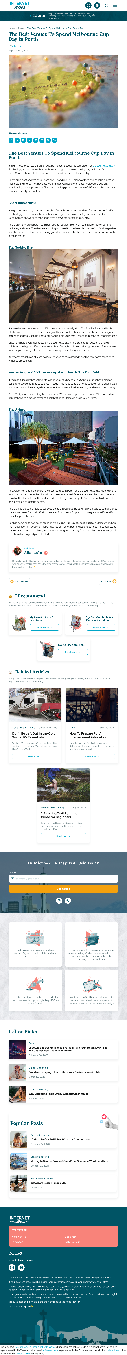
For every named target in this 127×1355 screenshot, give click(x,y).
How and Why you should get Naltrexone (35, 1346)
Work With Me (19, 1236)
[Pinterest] (97, 5)
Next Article (106, 581)
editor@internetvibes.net (21, 1260)
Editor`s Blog (72, 1241)
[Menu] (115, 5)
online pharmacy (50, 1350)
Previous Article (21, 581)
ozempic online (22, 1353)
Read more (43, 627)
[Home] (20, 5)
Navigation (17, 1241)
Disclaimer (70, 1236)
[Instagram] (88, 5)
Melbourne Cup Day (103, 165)
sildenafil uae (112, 1350)
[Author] (46, 553)
